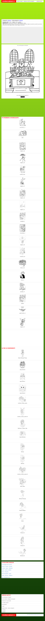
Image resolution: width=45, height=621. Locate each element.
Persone (6, 575)
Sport (10, 573)
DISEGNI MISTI (39, 1)
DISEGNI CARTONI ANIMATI (28, 1)
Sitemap (32, 614)
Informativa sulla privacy (37, 614)
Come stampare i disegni (6, 597)
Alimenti (3, 566)
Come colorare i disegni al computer (8, 599)
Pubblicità (3, 611)
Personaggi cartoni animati (7, 564)
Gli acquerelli (4, 604)
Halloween (11, 568)
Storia (3, 571)
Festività (3, 568)
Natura (3, 575)
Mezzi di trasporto (5, 573)
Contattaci (4, 609)
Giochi (3, 570)
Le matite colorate (5, 602)
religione (9, 20)
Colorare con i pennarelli (6, 600)
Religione (10, 575)
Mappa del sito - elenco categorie (8, 608)
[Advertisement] (23, 11)
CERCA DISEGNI (19, 1)
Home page (28, 614)
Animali (6, 566)
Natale (7, 568)
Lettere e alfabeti (8, 570)
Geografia (6, 571)
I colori (3, 606)
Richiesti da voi (7, 577)
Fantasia (10, 566)
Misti (2, 577)
